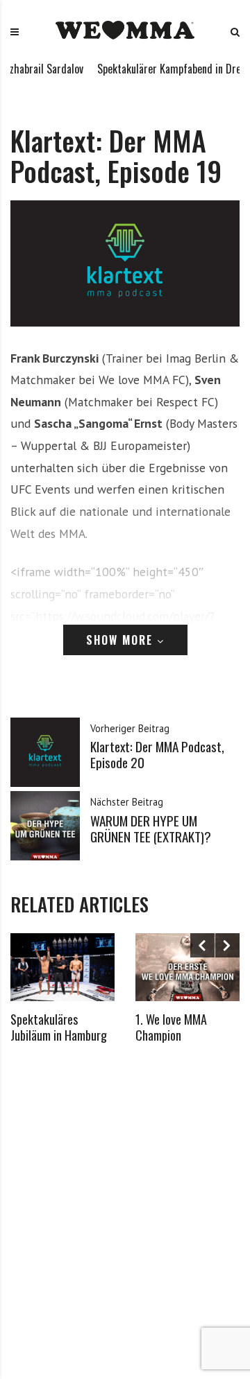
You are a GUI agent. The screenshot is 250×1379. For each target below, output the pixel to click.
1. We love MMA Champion (171, 1027)
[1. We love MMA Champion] (187, 967)
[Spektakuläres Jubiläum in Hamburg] (62, 967)
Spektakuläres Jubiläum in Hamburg (58, 1027)
